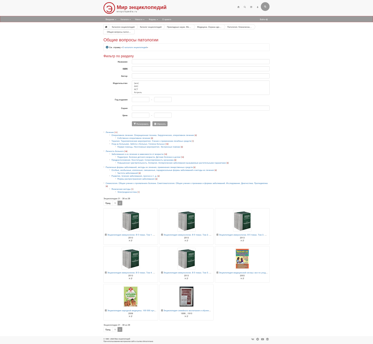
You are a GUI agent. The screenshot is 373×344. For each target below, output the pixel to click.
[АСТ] (201, 89)
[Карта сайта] (257, 7)
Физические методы (121, 188)
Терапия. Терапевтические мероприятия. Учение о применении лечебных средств (151, 140)
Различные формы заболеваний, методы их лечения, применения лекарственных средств (149, 167)
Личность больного (115, 151)
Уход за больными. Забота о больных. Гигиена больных (138, 143)
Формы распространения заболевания (136, 178)
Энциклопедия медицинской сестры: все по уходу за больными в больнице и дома (258, 272)
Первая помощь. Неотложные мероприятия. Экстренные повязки (148, 146)
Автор (124, 75)
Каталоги (125, 19)
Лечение (110, 132)
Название (122, 61)
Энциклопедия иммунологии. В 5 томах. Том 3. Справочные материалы (253, 234)
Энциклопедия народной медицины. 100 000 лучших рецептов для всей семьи (145, 310)
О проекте (166, 19)
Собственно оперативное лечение (133, 137)
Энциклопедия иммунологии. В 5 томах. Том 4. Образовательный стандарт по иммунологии (151, 272)
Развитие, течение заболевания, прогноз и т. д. (134, 175)
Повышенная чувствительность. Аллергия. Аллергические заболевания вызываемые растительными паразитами (171, 162)
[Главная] (238, 7)
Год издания (121, 99)
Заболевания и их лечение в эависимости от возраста (137, 153)
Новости (139, 19)
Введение (110, 19)
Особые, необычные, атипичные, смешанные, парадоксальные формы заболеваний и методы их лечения (162, 170)
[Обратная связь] (251, 7)
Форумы (152, 19)
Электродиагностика (127, 191)
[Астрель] (201, 92)
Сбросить (161, 123)
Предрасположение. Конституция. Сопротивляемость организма (142, 159)
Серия (124, 108)
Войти (263, 19)
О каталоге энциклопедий (134, 47)
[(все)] (201, 83)
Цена (125, 115)
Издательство (120, 83)
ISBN (125, 68)
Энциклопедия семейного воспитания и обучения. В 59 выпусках (194, 310)
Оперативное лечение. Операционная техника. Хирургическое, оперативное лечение (152, 135)
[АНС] (201, 86)
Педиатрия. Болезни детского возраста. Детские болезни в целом (148, 156)
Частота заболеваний (127, 172)
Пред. (108, 203)
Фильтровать (142, 123)
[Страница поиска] (245, 7)
